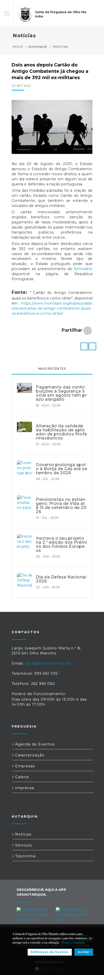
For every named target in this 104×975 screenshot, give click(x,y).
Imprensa (24, 788)
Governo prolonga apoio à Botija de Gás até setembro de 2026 (61, 469)
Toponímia (25, 856)
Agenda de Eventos (34, 744)
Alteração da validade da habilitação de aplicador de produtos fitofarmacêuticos (61, 432)
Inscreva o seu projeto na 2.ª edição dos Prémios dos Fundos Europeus (61, 544)
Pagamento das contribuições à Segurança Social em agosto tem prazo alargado (61, 393)
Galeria (21, 777)
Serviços (23, 845)
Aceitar (84, 952)
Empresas (24, 766)
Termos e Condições (73, 942)
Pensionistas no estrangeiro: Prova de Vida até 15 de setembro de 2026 (61, 506)
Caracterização (29, 755)
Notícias (60, 46)
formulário (83, 269)
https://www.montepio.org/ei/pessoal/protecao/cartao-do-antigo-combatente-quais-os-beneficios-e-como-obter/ (52, 308)
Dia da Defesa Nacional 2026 (61, 579)
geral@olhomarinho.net (48, 663)
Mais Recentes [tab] (52, 368)
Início (18, 46)
